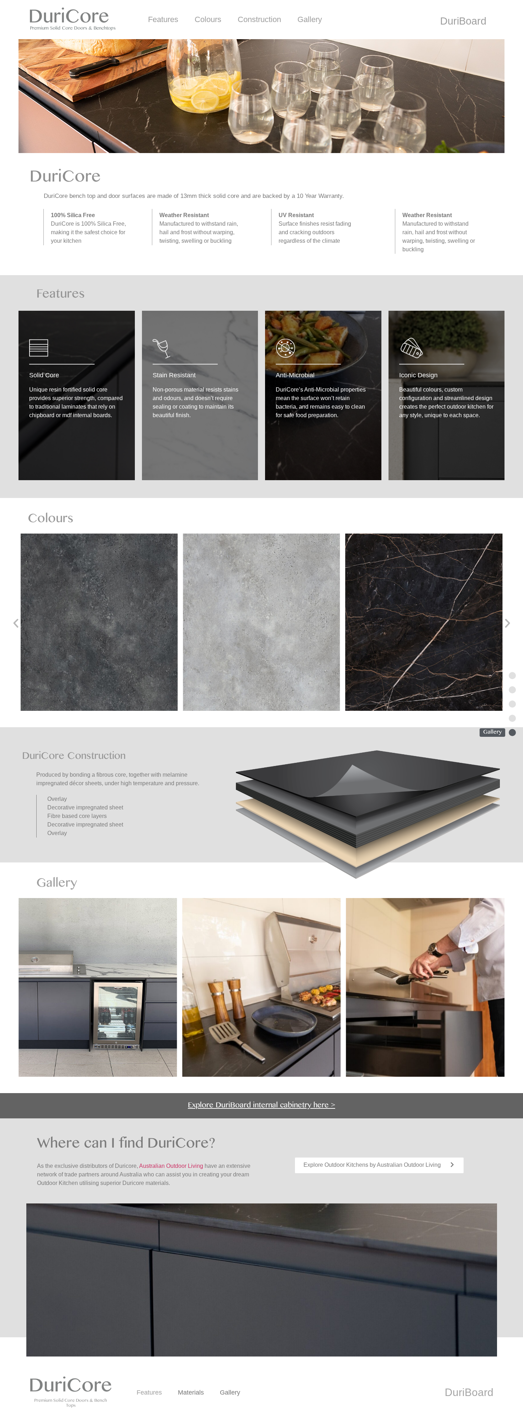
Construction (259, 19)
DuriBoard (463, 21)
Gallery (309, 19)
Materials (191, 1392)
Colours (208, 19)
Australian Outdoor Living (171, 1166)
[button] (16, 623)
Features (163, 19)
